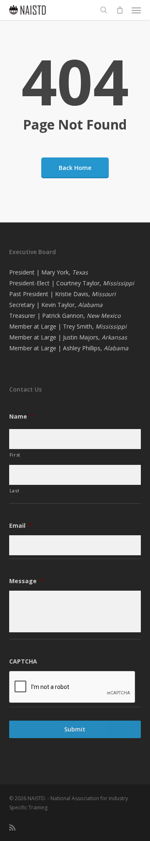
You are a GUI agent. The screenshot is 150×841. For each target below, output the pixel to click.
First (15, 455)
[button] (136, 10)
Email (20, 525)
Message (26, 581)
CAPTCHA (23, 661)
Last (15, 490)
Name (21, 416)
